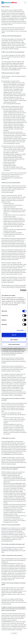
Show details (20, 330)
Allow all (14, 335)
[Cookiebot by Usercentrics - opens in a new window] (20, 290)
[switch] (24, 315)
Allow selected (14, 339)
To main (13, 633)
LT (25, 2)
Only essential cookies (14, 344)
